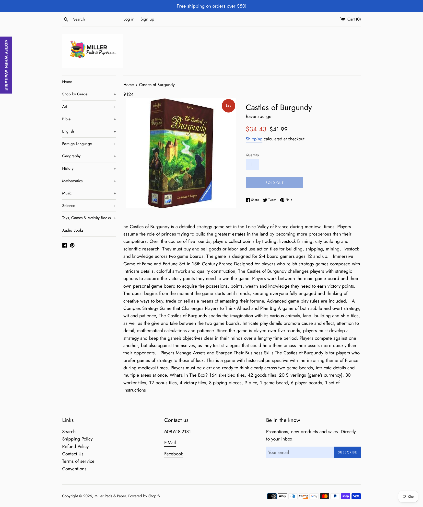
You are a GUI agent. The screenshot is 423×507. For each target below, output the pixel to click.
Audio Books (72, 230)
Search (69, 431)
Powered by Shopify (144, 496)
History (89, 168)
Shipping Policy (77, 439)
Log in (128, 19)
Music (89, 193)
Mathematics (89, 181)
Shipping (254, 139)
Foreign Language (89, 143)
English (89, 131)
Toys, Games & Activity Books (89, 218)
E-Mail (170, 442)
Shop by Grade (89, 94)
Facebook (173, 454)
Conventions (74, 468)
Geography (89, 156)
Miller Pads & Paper (110, 496)
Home (67, 82)
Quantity (252, 155)
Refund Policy (75, 446)
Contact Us (72, 454)
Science (89, 205)
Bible (89, 119)
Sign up (147, 19)
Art (89, 106)
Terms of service (78, 461)
